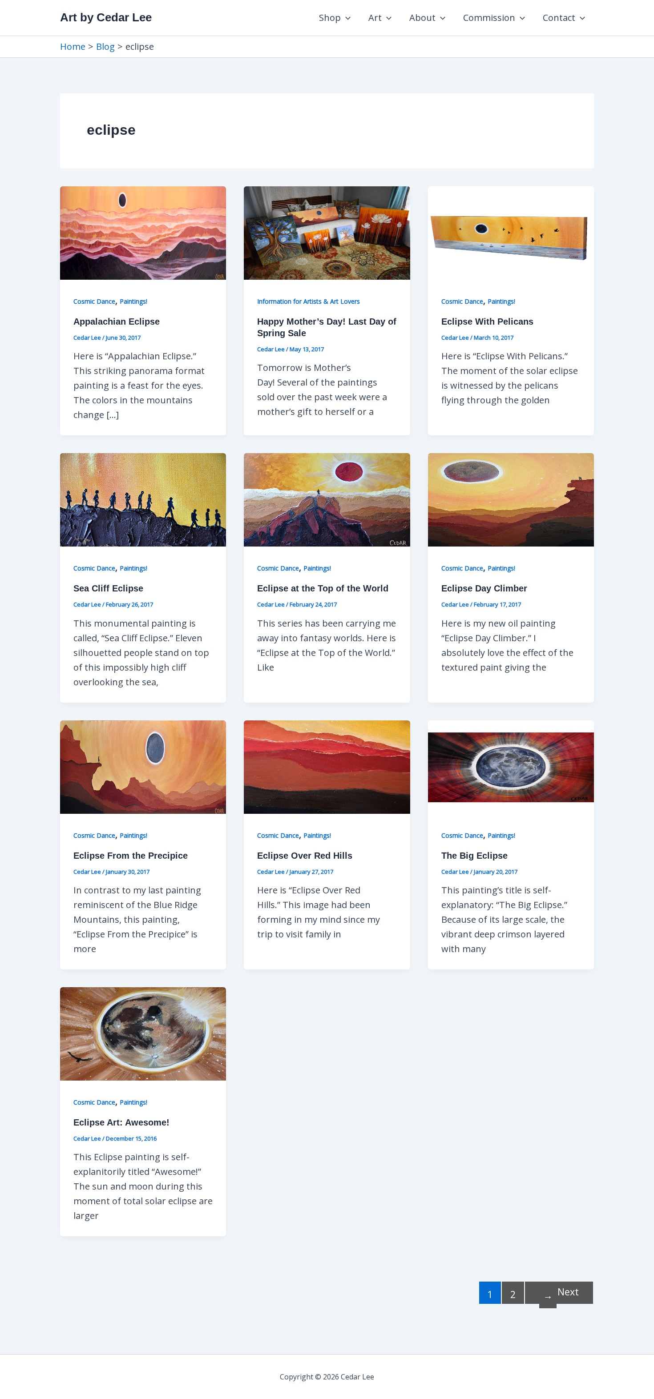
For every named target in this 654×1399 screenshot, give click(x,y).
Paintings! (133, 301)
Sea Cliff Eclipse (108, 588)
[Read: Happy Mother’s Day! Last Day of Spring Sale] (327, 232)
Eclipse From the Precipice (130, 855)
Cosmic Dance (94, 301)
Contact (559, 18)
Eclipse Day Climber (484, 588)
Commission (489, 18)
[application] (346, 18)
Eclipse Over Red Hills (304, 855)
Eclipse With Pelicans (487, 321)
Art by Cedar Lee (106, 17)
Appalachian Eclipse (116, 321)
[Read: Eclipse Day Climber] (511, 499)
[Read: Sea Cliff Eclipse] (143, 499)
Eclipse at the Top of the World (322, 588)
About (422, 18)
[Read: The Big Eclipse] (511, 766)
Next (561, 1293)
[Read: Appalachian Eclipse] (143, 232)
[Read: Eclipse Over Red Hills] (327, 766)
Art (375, 18)
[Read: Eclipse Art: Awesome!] (143, 1033)
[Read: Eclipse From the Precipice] (143, 766)
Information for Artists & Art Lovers (308, 301)
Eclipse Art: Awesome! (121, 1122)
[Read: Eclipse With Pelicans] (511, 232)
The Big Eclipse (474, 855)
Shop (330, 18)
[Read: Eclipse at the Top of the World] (327, 499)
